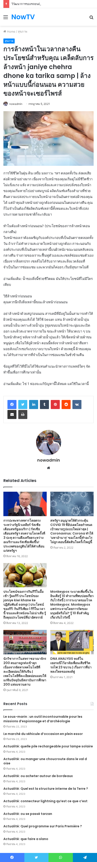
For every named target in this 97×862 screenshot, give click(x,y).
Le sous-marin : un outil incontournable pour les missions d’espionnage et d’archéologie (42, 718)
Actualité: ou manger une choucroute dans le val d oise (45, 761)
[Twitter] (22, 404)
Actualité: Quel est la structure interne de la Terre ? (45, 788)
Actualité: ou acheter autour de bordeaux (38, 776)
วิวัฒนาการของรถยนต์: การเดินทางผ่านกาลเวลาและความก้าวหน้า (54, 4)
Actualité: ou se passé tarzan (27, 813)
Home (10, 31)
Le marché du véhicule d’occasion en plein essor (43, 734)
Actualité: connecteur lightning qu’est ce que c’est (45, 801)
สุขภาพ (22, 31)
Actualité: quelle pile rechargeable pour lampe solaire (48, 746)
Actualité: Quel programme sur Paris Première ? (42, 826)
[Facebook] (11, 404)
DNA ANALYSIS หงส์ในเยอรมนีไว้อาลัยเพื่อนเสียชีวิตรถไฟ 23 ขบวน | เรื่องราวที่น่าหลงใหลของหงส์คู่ (71, 665)
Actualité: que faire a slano (25, 839)
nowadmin (15, 104)
